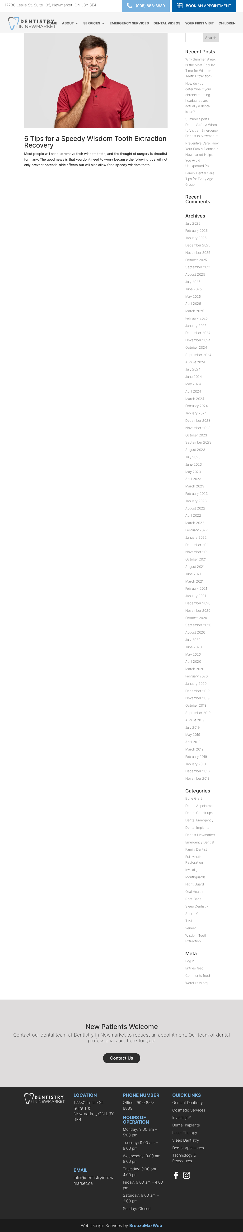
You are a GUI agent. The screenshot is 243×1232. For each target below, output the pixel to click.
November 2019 (197, 698)
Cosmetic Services (188, 1110)
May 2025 (193, 296)
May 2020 (193, 654)
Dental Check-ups (199, 813)
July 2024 (193, 369)
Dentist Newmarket (200, 835)
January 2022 (196, 537)
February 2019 (196, 757)
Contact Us (121, 1058)
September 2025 (198, 267)
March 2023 (194, 486)
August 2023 (195, 450)
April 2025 (193, 303)
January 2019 (195, 764)
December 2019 (197, 691)
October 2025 (196, 260)
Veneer (190, 928)
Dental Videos (167, 23)
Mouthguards (195, 877)
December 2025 (197, 245)
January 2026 (195, 238)
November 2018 (197, 778)
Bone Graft (193, 798)
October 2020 (196, 618)
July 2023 (193, 457)
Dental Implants (197, 827)
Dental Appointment (200, 806)
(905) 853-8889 (150, 5)
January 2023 (196, 501)
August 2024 (195, 362)
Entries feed (194, 968)
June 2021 (193, 574)
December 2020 (197, 603)
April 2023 (193, 479)
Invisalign (192, 870)
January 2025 (195, 326)
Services (91, 23)
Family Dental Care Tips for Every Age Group (199, 178)
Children (227, 23)
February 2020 (196, 676)
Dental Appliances (188, 1147)
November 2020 (197, 610)
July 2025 (192, 282)
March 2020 (194, 669)
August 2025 (195, 274)
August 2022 (195, 508)
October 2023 (196, 435)
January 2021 (195, 596)
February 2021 (196, 588)
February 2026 (196, 230)
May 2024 (193, 384)
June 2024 (193, 377)
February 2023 (196, 493)
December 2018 (197, 771)
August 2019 (194, 720)
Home (52, 23)
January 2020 (195, 683)
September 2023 (198, 442)
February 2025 (196, 318)
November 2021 (197, 552)
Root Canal (193, 899)
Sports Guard (195, 914)
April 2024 (193, 391)
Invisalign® (181, 1117)
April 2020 (193, 661)
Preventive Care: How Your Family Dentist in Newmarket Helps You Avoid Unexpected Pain (202, 154)
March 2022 (194, 523)
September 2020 (198, 625)
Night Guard (194, 884)
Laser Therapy (184, 1132)
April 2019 (192, 742)
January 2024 (196, 413)
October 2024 (196, 347)
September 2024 (198, 355)
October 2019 (195, 705)
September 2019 (197, 713)
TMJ (188, 921)
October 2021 (195, 559)
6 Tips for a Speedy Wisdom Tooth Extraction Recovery (95, 141)
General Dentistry (187, 1102)
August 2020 (195, 632)
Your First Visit (199, 23)
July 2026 (192, 223)
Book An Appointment (208, 5)
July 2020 (192, 640)
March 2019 (194, 749)
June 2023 (193, 464)
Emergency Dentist (199, 842)
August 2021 (195, 567)
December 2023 (197, 420)
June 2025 (193, 289)
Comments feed (197, 975)
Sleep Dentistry (197, 906)
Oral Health (194, 891)
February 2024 (196, 406)
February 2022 (196, 530)
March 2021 (194, 581)
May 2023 (193, 472)
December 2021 (197, 545)
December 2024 (197, 333)
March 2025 (194, 311)
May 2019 (192, 734)
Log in (190, 961)
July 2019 (192, 727)
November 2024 (197, 340)
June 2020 (193, 647)
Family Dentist (196, 849)
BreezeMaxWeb (145, 1225)
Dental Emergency (199, 820)
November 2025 (197, 252)
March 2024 (194, 399)
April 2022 (193, 515)
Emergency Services (129, 23)
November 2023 (197, 428)
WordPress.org (196, 983)
